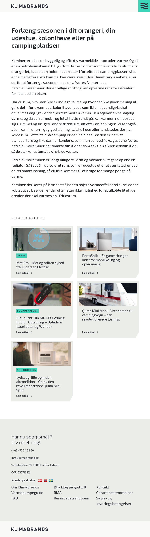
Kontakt (102, 487)
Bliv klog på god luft (70, 487)
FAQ (14, 498)
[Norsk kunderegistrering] (46, 480)
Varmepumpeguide (27, 492)
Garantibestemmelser (114, 492)
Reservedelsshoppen (71, 498)
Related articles (28, 218)
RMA (58, 492)
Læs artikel (22, 272)
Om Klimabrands (25, 487)
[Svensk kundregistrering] (51, 480)
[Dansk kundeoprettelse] (40, 480)
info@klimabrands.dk (25, 457)
